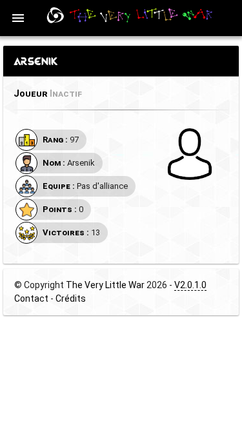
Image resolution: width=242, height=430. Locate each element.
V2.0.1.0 (190, 285)
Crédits (70, 298)
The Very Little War (105, 285)
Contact (31, 298)
